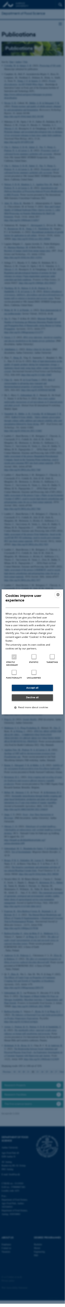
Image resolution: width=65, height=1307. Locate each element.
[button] (32, 707)
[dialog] (32, 651)
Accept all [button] (32, 687)
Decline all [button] (32, 697)
